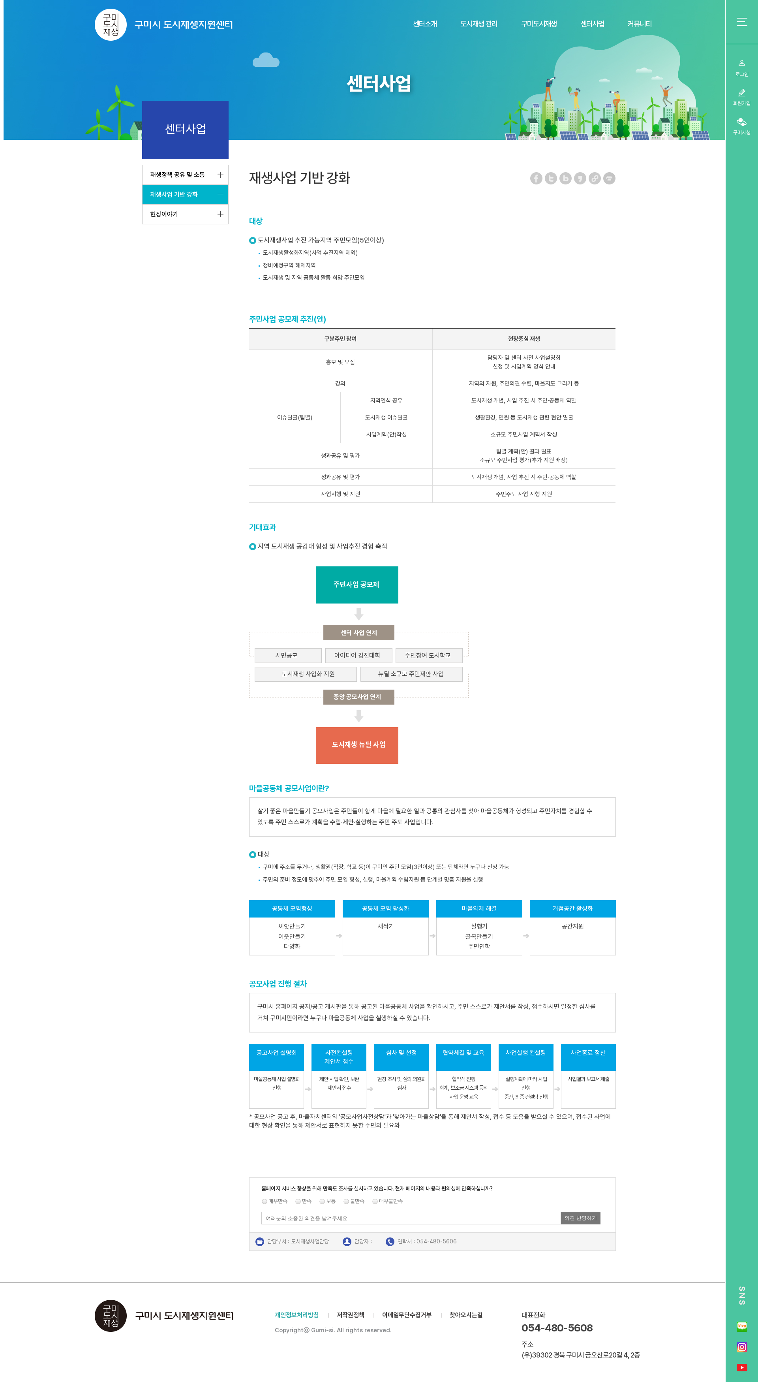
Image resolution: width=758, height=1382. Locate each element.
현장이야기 (164, 214)
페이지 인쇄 (609, 178)
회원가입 (741, 103)
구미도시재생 (539, 23)
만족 (306, 1201)
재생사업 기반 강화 (174, 194)
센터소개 (425, 23)
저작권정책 (350, 1315)
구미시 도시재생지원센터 (164, 25)
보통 (331, 1201)
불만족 (357, 1201)
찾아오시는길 (466, 1315)
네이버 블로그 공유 (565, 178)
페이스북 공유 (536, 178)
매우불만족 (391, 1201)
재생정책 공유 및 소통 (177, 175)
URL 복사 (595, 178)
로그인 (742, 74)
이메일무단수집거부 (407, 1315)
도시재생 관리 (478, 23)
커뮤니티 (639, 23)
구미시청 (741, 132)
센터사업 (592, 23)
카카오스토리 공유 (580, 178)
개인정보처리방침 (297, 1315)
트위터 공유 (551, 178)
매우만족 (277, 1201)
